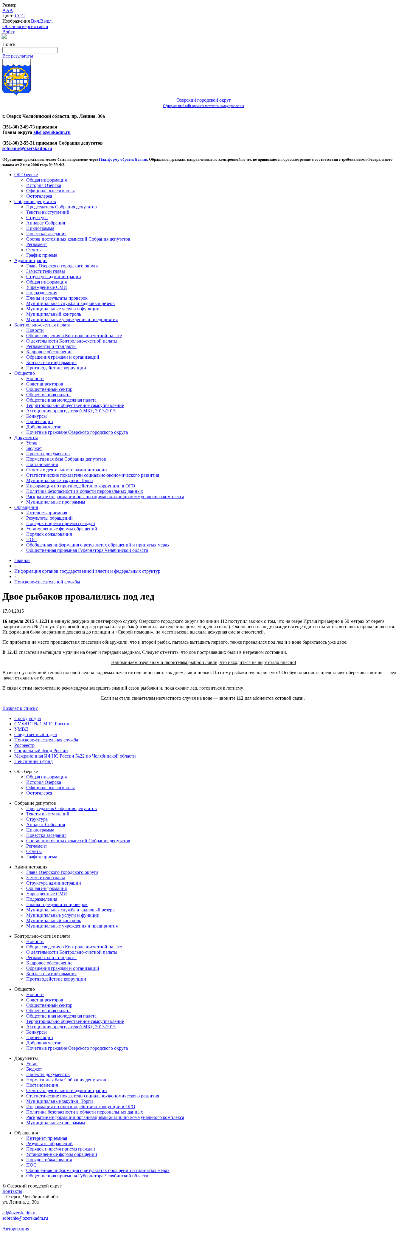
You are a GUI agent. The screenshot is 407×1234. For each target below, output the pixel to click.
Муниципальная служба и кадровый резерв (70, 303)
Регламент (36, 244)
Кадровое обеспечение (49, 351)
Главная (22, 560)
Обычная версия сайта (25, 26)
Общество (24, 373)
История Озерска (43, 185)
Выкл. (46, 21)
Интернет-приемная (46, 512)
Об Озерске (26, 174)
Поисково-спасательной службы (47, 581)
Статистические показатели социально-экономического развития (92, 475)
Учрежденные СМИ (46, 287)
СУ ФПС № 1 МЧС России (41, 723)
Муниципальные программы (55, 501)
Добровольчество (43, 426)
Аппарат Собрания (45, 222)
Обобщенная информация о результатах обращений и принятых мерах (98, 544)
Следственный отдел (35, 734)
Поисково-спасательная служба (46, 739)
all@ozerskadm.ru (52, 132)
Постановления (42, 464)
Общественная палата (48, 394)
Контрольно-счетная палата (42, 324)
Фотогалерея (39, 196)
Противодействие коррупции (56, 367)
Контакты (12, 1191)
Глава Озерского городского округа (62, 265)
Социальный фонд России (41, 750)
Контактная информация (51, 362)
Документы (26, 437)
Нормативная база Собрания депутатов (66, 459)
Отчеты (34, 249)
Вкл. (35, 21)
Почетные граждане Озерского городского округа (77, 432)
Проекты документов (48, 453)
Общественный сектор (49, 389)
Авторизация (15, 1228)
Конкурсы (36, 416)
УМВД (21, 729)
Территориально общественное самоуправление (75, 405)
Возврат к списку (20, 708)
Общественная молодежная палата (61, 399)
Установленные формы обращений (61, 528)
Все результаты (17, 55)
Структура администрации (53, 276)
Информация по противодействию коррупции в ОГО (80, 485)
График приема (41, 255)
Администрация (30, 260)
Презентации (39, 421)
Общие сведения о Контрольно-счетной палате (74, 335)
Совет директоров (44, 383)
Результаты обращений (49, 518)
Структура (37, 217)
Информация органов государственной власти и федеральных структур (87, 571)
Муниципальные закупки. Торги (59, 480)
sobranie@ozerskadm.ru (27, 148)
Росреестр (24, 745)
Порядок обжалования (49, 534)
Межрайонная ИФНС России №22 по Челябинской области (75, 755)
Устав (32, 442)
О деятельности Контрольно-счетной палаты (71, 340)
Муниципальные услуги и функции (63, 308)
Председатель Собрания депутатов (61, 206)
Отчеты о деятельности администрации (66, 469)
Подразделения (41, 292)
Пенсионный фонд (33, 761)
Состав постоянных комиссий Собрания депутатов (78, 238)
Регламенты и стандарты (51, 346)
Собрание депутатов (35, 201)
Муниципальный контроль (53, 314)
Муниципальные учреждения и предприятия (72, 319)
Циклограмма (40, 228)
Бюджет (34, 448)
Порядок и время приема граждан (60, 523)
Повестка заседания (46, 233)
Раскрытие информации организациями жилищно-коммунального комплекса (105, 496)
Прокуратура (27, 718)
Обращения (26, 507)
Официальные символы (50, 190)
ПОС (31, 539)
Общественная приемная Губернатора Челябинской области (87, 550)
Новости (35, 330)
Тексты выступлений (47, 212)
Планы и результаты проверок (57, 298)
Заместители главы (45, 271)
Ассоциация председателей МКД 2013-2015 (71, 410)
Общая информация (46, 179)
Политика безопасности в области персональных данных (84, 491)
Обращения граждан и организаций (62, 357)
